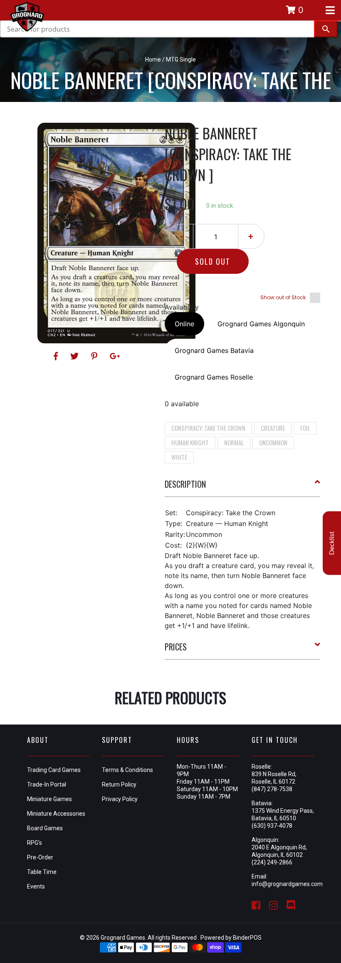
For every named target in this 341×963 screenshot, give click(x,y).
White (179, 457)
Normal (234, 442)
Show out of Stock (283, 297)
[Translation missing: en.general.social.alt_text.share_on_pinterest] (95, 356)
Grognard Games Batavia (214, 350)
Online (184, 324)
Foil (305, 427)
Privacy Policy (120, 799)
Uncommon (273, 442)
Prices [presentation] (176, 646)
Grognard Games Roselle (214, 377)
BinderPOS (247, 937)
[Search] (326, 28)
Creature (273, 427)
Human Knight (190, 442)
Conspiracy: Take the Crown (208, 427)
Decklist (332, 543)
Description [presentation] (185, 484)
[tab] (243, 487)
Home (153, 59)
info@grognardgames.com (287, 884)
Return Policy (119, 784)
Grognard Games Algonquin (261, 324)
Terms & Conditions (127, 770)
